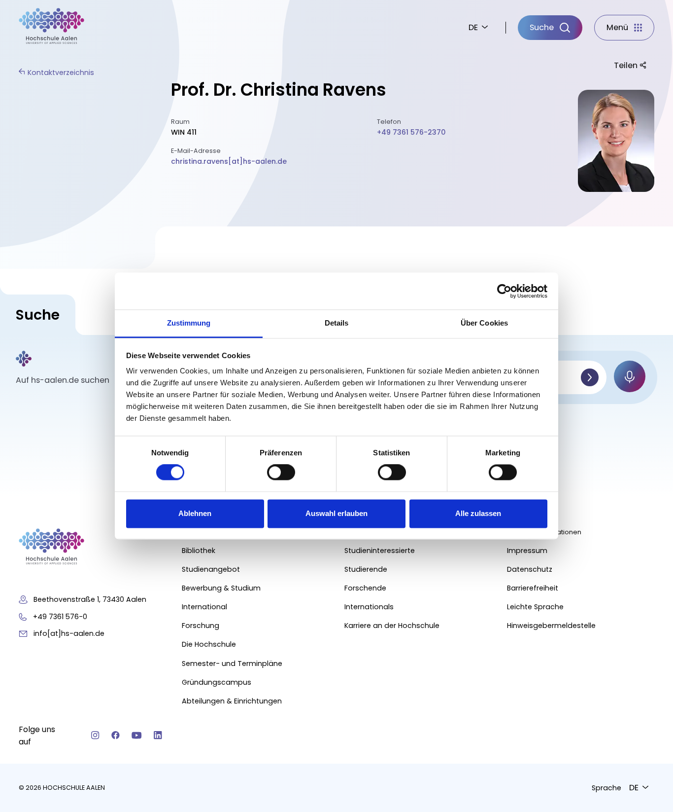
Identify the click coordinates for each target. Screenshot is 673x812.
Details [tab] (337, 323)
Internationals (369, 607)
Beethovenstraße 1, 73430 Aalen (90, 599)
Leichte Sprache (535, 607)
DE (473, 27)
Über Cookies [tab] (484, 323)
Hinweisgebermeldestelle (551, 625)
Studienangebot (211, 569)
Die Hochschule (209, 644)
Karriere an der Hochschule (391, 625)
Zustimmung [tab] (189, 323)
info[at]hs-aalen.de (69, 633)
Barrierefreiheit (532, 588)
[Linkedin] (158, 735)
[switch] (281, 472)
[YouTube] (137, 735)
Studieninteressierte (379, 550)
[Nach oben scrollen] (648, 681)
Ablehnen (194, 513)
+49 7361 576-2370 (411, 132)
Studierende (365, 569)
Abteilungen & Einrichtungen (232, 701)
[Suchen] (590, 377)
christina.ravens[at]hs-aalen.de (229, 161)
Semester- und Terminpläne (232, 663)
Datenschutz (529, 569)
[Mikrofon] (629, 376)
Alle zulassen (478, 513)
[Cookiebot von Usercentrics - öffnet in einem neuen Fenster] (504, 291)
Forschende (365, 588)
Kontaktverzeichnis (61, 72)
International (204, 607)
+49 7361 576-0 (60, 617)
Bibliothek (198, 550)
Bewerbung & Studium (221, 588)
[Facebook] (115, 735)
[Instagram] (95, 735)
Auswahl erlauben (336, 513)
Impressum (527, 550)
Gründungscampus (216, 682)
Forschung (200, 625)
